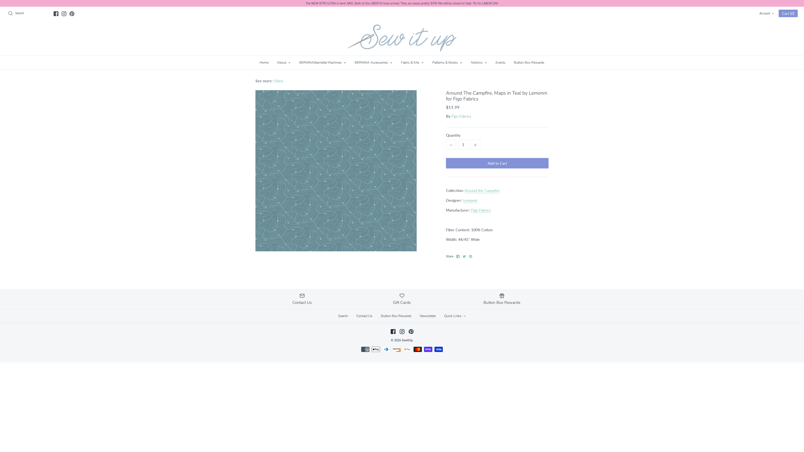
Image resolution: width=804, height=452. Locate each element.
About (282, 62)
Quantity (453, 135)
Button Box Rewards (529, 62)
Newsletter (428, 316)
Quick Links (453, 316)
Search (343, 316)
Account (764, 13)
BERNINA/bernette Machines (321, 62)
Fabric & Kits (410, 62)
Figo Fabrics (461, 116)
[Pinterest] (72, 13)
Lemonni (470, 200)
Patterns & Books (445, 62)
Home (264, 62)
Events (500, 62)
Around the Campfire (482, 190)
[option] (336, 170)
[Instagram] (64, 13)
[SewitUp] (402, 37)
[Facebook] (56, 13)
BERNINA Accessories (372, 62)
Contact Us (364, 316)
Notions (477, 62)
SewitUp (407, 340)
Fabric (279, 80)
